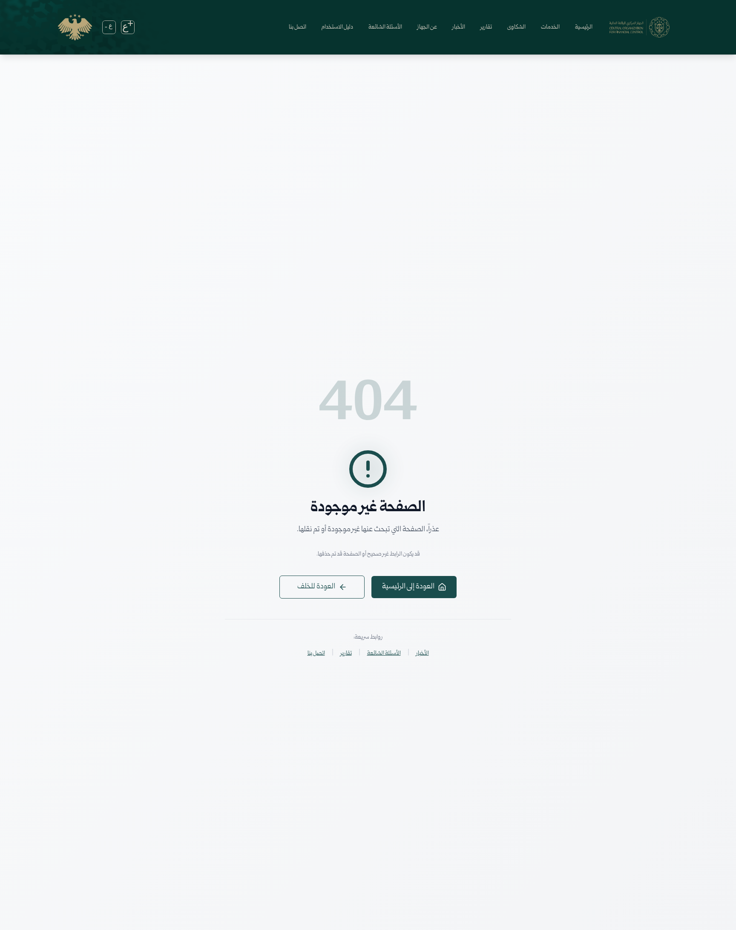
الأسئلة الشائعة (385, 27)
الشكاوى (516, 27)
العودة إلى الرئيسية (408, 587)
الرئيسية (583, 27)
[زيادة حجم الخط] (128, 27)
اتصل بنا (297, 27)
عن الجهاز (427, 27)
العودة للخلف (316, 587)
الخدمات (550, 27)
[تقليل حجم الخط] (109, 27)
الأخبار (458, 27)
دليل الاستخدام (337, 27)
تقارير (486, 27)
